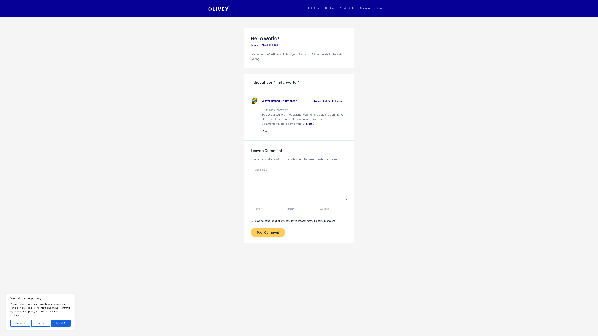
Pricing (329, 8)
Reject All (40, 323)
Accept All (61, 323)
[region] (40, 311)
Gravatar (307, 123)
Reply (265, 131)
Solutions (314, 8)
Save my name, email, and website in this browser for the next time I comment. (295, 220)
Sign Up (381, 8)
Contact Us (347, 8)
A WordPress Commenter (279, 101)
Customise (20, 323)
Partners (365, 8)
